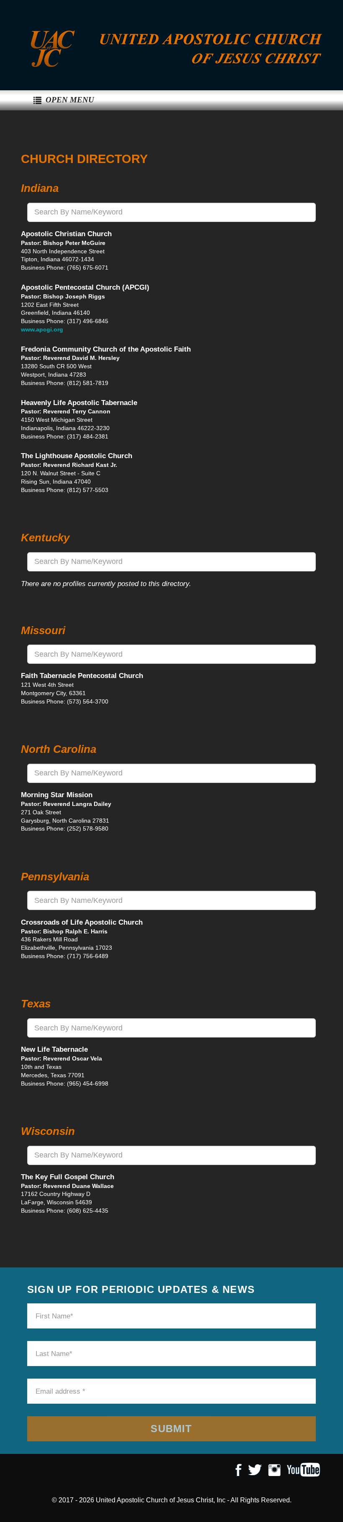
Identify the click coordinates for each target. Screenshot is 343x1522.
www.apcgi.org (42, 329)
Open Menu (70, 99)
